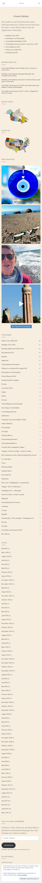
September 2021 (7, 631)
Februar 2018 (6, 777)
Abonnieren (8, 845)
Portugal (5, 431)
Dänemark (5, 479)
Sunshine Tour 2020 (12, 35)
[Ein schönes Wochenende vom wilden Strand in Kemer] (21, 264)
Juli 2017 (4, 797)
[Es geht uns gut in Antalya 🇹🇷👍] (21, 303)
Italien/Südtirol (7, 423)
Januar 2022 (5, 619)
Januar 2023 (5, 592)
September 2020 (7, 671)
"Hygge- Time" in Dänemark (11, 487)
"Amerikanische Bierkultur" (11, 364)
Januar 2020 (6, 698)
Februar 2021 (6, 651)
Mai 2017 (4, 805)
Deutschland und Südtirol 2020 (16, 41)
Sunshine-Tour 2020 (8, 345)
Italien (4, 396)
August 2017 (6, 793)
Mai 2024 (5, 568)
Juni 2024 (5, 564)
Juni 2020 (5, 682)
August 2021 (6, 635)
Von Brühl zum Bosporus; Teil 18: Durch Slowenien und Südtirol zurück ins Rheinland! (20, 86)
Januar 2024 (5, 576)
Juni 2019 (5, 718)
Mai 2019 (4, 722)
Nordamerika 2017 (12, 52)
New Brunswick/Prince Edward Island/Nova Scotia (19, 455)
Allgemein (5, 360)
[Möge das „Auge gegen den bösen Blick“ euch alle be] (21, 185)
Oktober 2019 (6, 706)
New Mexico (6, 534)
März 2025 (5, 552)
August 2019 (6, 714)
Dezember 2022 (7, 596)
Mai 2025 (5, 548)
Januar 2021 (5, 655)
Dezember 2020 (7, 659)
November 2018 (7, 742)
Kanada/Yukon (7, 471)
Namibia (4, 514)
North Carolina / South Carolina (13, 494)
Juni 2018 (5, 761)
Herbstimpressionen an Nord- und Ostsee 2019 (22, 44)
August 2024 (6, 556)
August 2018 (6, 753)
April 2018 (5, 769)
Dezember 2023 (7, 580)
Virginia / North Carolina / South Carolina (16, 451)
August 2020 (6, 675)
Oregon (4, 510)
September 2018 (7, 749)
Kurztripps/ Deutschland (10, 408)
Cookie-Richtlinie (22, 875)
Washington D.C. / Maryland (11, 490)
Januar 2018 (5, 781)
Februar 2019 (6, 730)
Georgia (4, 526)
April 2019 (5, 726)
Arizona (4, 400)
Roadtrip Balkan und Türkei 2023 (13, 349)
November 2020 (7, 663)
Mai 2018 (4, 765)
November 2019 (7, 702)
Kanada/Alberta (7, 435)
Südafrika (5, 498)
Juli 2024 (4, 560)
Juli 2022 (4, 604)
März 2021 (5, 647)
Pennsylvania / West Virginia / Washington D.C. (18, 518)
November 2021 (7, 623)
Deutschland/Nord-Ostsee (11, 502)
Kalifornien (5, 416)
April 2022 (5, 615)
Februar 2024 (6, 572)
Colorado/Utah (7, 388)
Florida (4, 384)
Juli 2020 (4, 679)
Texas (3, 463)
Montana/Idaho (7, 467)
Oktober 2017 (6, 785)
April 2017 (5, 809)
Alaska (4, 392)
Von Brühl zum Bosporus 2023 (12, 530)
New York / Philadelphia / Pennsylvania (15, 483)
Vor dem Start (6, 459)
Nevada (4, 522)
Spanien (4, 356)
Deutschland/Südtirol (9, 443)
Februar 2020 (6, 694)
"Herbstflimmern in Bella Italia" (12, 404)
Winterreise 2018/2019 (13, 50)
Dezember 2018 (7, 738)
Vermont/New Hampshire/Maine (13, 447)
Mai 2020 (5, 686)
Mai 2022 (4, 611)
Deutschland (6, 427)
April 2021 (5, 643)
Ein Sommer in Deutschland (15, 38)
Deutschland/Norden (9, 412)
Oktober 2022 (6, 600)
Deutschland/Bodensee (10, 439)
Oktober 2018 (6, 746)
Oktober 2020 (6, 667)
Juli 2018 (4, 757)
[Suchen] (39, 3)
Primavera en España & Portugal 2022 (14, 368)
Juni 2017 (5, 801)
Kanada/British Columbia (10, 380)
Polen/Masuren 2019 (13, 47)
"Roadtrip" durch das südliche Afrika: (14, 420)
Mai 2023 (4, 588)
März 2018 (5, 773)
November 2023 (7, 584)
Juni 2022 (5, 608)
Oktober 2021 (6, 627)
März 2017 (5, 813)
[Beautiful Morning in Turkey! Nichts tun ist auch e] (21, 224)
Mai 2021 (4, 639)
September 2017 (7, 789)
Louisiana (5, 506)
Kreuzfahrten (6, 475)
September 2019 (7, 710)
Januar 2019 (5, 734)
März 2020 (5, 690)
